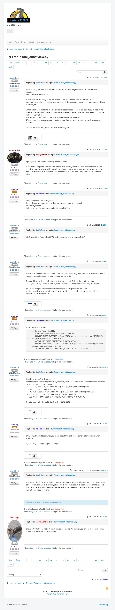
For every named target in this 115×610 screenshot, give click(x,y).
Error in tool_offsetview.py (64, 82)
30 (85, 62)
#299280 (105, 470)
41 (96, 62)
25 (57, 62)
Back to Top (103, 604)
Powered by (51, 593)
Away (14, 192)
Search (31, 42)
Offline (14, 81)
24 (51, 62)
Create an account (45, 144)
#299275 (105, 424)
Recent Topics (20, 42)
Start (10, 62)
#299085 (105, 188)
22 (40, 62)
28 (74, 62)
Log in (32, 144)
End (10, 66)
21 (34, 62)
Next (102, 62)
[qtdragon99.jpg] (30, 303)
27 (68, 62)
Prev (18, 62)
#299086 (105, 225)
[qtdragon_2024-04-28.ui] (30, 412)
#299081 (105, 77)
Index (10, 42)
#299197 (105, 261)
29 (79, 62)
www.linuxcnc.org (44, 42)
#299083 (105, 149)
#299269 (105, 367)
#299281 (105, 517)
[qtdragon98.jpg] (30, 137)
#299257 (105, 315)
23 (46, 62)
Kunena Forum (63, 593)
